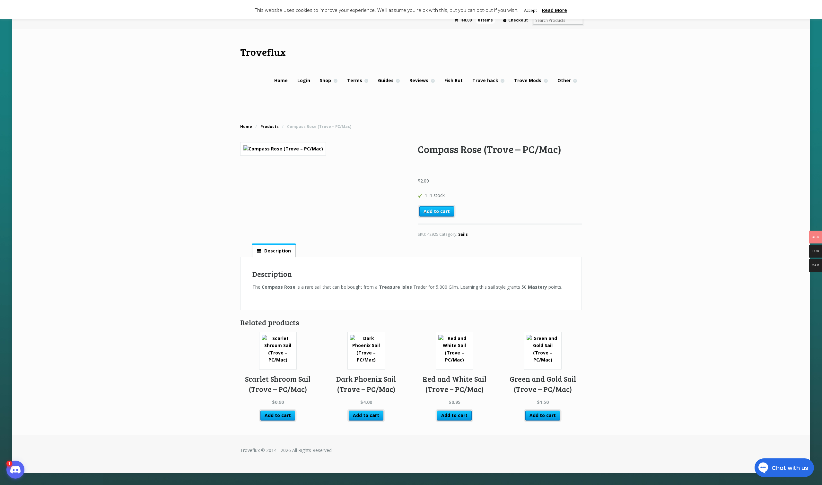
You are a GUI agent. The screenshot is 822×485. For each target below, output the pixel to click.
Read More (554, 10)
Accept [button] (530, 10)
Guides (386, 80)
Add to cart (437, 211)
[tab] (274, 251)
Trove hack (485, 80)
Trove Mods (527, 80)
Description (277, 251)
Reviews (418, 80)
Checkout (518, 20)
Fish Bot (453, 80)
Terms (354, 80)
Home (281, 80)
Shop (325, 80)
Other (564, 80)
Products (269, 126)
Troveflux (263, 52)
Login (303, 80)
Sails (463, 234)
